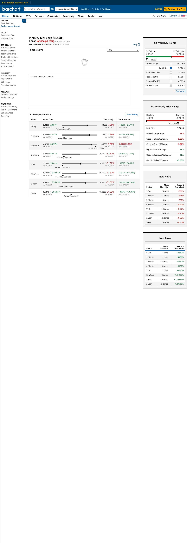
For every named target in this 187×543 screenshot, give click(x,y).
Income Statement (9, 109)
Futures (39, 16)
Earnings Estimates (9, 94)
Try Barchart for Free (174, 9)
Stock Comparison (9, 85)
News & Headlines (8, 75)
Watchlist (85, 9)
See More (180, 91)
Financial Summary (9, 106)
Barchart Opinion (8, 47)
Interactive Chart (8, 35)
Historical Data (7, 66)
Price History (6, 63)
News (81, 16)
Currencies (53, 16)
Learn (101, 16)
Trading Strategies (8, 50)
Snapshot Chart (7, 38)
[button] (184, 16)
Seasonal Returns (8, 60)
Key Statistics (6, 78)
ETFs (28, 16)
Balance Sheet (7, 112)
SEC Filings (5, 82)
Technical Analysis (8, 53)
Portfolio (95, 9)
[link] (136, 44)
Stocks (5, 16)
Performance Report (10, 26)
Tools (91, 16)
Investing (68, 16)
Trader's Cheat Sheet (9, 57)
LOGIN (158, 9)
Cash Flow (5, 116)
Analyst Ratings (7, 97)
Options (17, 16)
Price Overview (7, 23)
